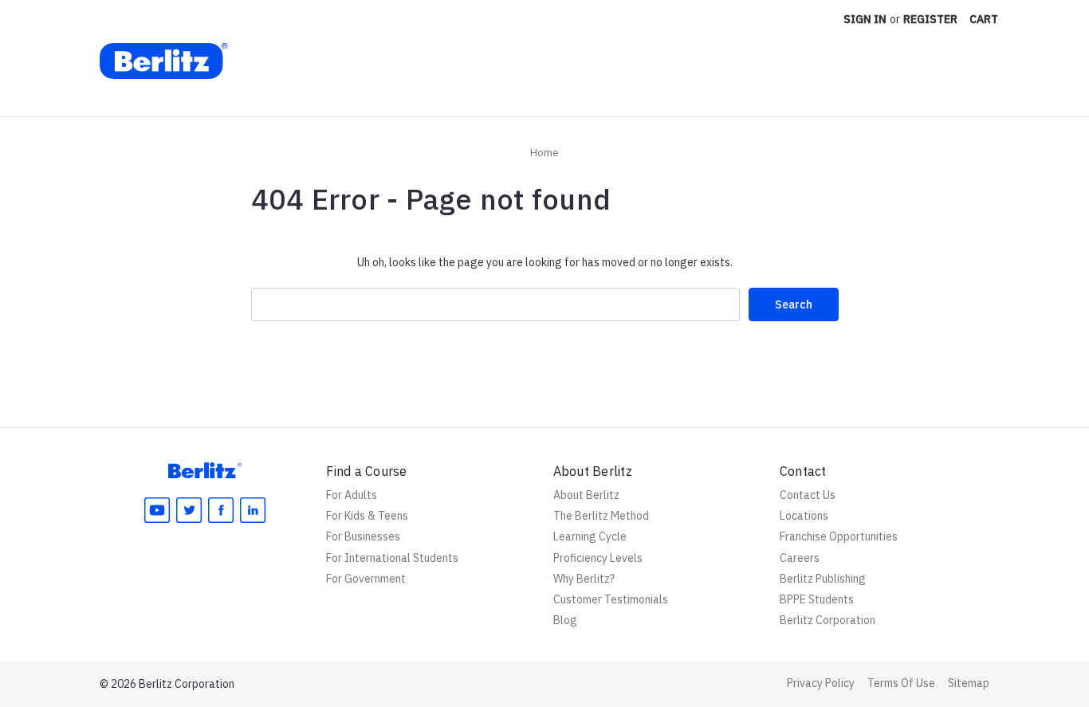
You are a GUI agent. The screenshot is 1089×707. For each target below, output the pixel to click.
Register (930, 19)
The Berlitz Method (601, 516)
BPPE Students (817, 599)
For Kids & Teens (367, 516)
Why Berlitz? (584, 578)
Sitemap (968, 683)
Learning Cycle (590, 536)
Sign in (865, 19)
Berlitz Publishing (823, 578)
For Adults (351, 495)
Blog (565, 620)
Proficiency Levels (598, 558)
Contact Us (807, 495)
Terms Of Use (901, 683)
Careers (800, 558)
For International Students (392, 558)
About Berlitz (586, 495)
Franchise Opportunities (839, 536)
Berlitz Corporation (827, 620)
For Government (366, 578)
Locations (804, 516)
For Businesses (363, 536)
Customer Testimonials (610, 599)
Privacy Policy (821, 683)
